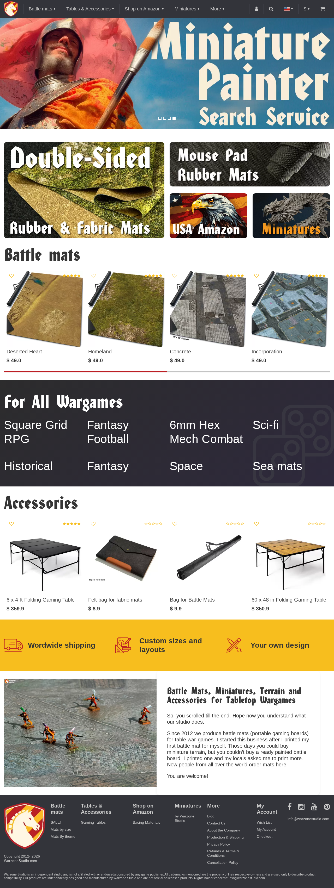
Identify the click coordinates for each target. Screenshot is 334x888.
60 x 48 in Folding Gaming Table (289, 600)
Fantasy (108, 466)
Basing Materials (146, 822)
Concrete (180, 351)
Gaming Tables (93, 822)
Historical (28, 466)
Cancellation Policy (222, 862)
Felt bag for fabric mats (115, 600)
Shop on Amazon (142, 8)
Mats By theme (63, 836)
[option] (167, 73)
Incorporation (267, 351)
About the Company (223, 830)
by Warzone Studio (184, 818)
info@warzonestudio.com (308, 819)
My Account (266, 829)
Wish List (264, 822)
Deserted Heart (24, 351)
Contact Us (216, 823)
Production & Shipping (225, 837)
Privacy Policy (218, 844)
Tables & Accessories (88, 8)
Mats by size (61, 829)
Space (186, 466)
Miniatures (185, 8)
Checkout (264, 836)
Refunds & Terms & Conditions (223, 853)
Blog (210, 816)
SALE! (56, 822)
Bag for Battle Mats (192, 600)
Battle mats (40, 8)
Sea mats (277, 466)
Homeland (100, 351)
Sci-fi (266, 425)
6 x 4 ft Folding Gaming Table (41, 600)
